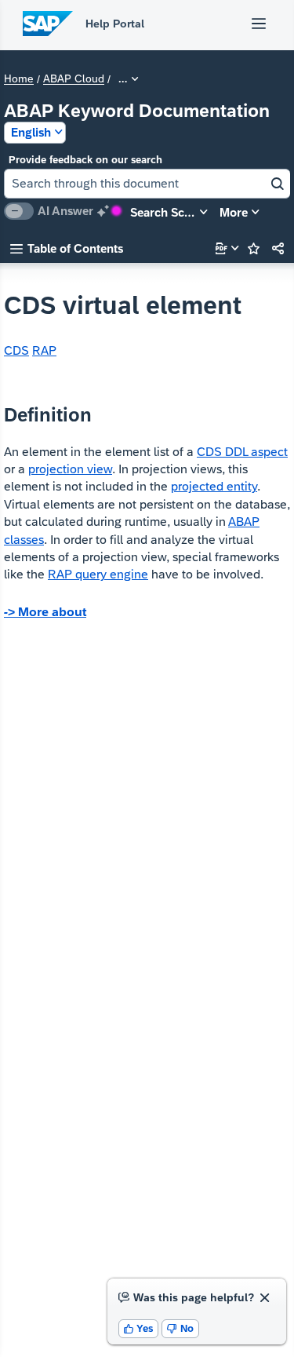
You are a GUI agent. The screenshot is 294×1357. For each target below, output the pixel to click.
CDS (16, 350)
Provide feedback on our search (85, 160)
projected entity (214, 486)
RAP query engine (98, 574)
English (31, 132)
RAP (44, 350)
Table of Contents (66, 248)
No (180, 1328)
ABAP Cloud (73, 79)
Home (19, 79)
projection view (70, 469)
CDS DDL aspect (242, 451)
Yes (139, 1328)
